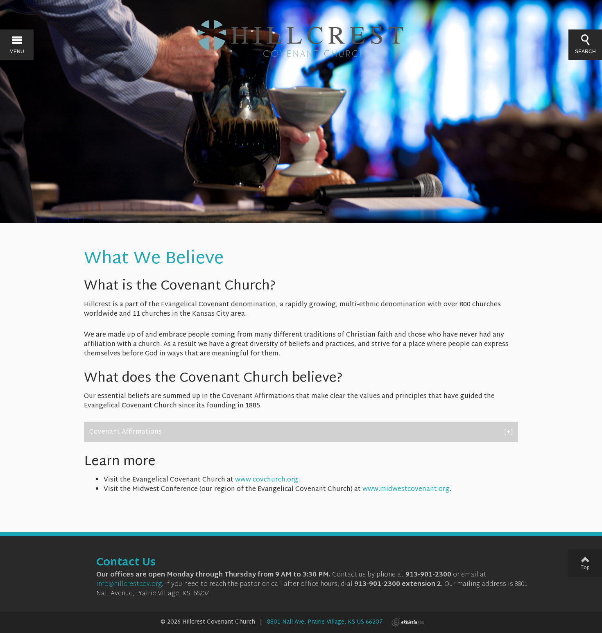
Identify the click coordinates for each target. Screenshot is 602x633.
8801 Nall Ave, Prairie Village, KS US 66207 (325, 622)
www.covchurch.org (266, 480)
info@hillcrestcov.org (129, 584)
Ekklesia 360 (408, 622)
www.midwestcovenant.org (406, 489)
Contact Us (126, 563)
